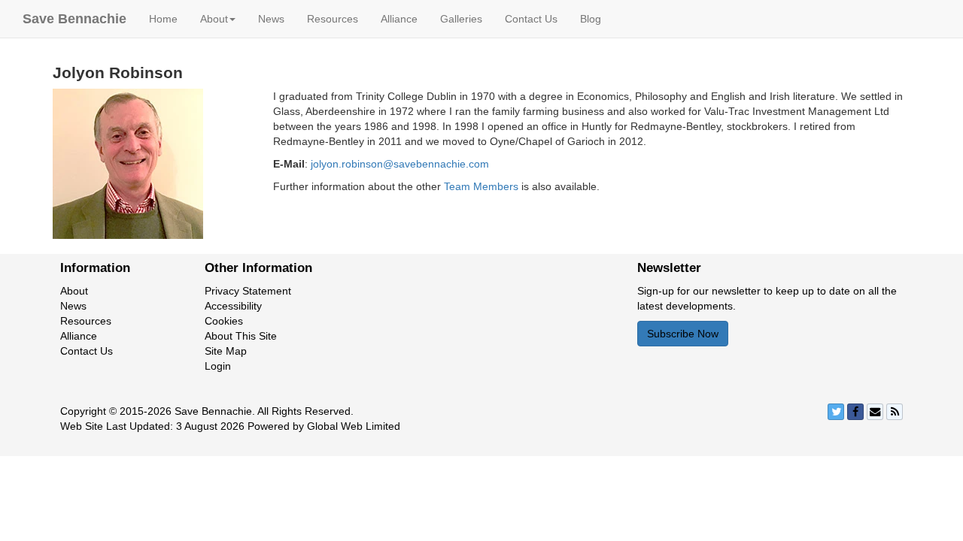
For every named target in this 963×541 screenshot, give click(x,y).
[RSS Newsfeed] (894, 411)
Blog (590, 19)
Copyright (83, 411)
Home (163, 19)
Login (218, 366)
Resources (332, 19)
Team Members (481, 186)
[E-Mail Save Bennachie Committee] (875, 411)
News (271, 19)
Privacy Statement (248, 291)
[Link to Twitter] (836, 411)
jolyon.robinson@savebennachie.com (400, 164)
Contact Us (531, 19)
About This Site (241, 336)
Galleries (461, 19)
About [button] (214, 19)
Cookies (224, 321)
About (74, 291)
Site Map (226, 351)
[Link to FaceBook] (855, 411)
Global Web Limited (353, 426)
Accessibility (233, 306)
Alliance (399, 19)
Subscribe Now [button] (682, 334)
